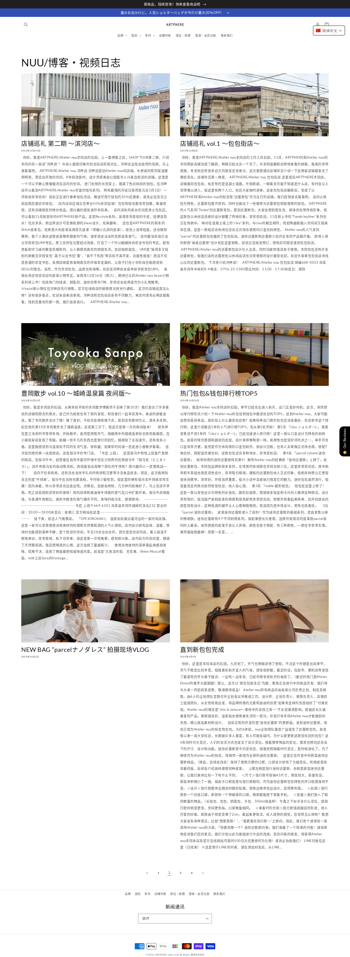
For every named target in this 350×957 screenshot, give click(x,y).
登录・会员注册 (199, 894)
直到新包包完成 (202, 649)
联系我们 (219, 894)
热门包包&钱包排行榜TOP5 (219, 393)
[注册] (207, 918)
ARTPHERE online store (167, 954)
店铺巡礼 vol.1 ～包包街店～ (220, 143)
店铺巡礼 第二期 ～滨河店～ (60, 143)
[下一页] (202, 872)
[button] (25, 24)
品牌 (128, 894)
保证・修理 (177, 894)
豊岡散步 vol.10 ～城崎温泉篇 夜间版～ (76, 393)
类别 (138, 894)
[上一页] (147, 872)
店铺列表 (160, 894)
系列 (147, 894)
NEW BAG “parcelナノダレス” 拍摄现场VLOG (85, 649)
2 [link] (169, 873)
